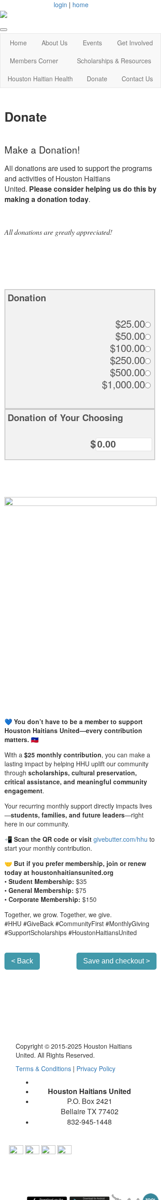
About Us (55, 42)
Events (92, 42)
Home (18, 42)
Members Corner (34, 60)
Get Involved (135, 42)
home (80, 4)
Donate (97, 78)
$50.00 (130, 335)
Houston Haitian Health (40, 78)
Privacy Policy (95, 1068)
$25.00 (130, 323)
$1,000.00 (123, 384)
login (60, 4)
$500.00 (127, 372)
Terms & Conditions (44, 1068)
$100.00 (127, 347)
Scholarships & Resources (114, 60)
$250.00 (127, 359)
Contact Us (137, 78)
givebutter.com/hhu (120, 839)
